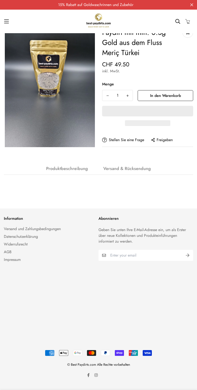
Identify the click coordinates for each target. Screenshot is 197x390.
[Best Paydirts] (98, 21)
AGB (8, 252)
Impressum (12, 259)
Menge (108, 84)
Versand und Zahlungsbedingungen (32, 229)
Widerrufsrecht (16, 244)
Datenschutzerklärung (21, 236)
